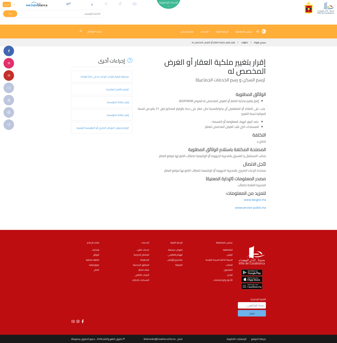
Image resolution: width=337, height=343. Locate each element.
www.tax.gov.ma (255, 199)
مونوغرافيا (94, 265)
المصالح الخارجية (141, 255)
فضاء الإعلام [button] (187, 31)
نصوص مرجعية (175, 250)
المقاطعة (228, 250)
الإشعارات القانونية (236, 339)
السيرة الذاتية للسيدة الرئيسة (219, 260)
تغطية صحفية (92, 260)
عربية (6, 4)
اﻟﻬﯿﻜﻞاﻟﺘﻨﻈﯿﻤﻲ (175, 255)
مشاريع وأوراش (175, 260)
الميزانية (179, 265)
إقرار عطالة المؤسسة (118, 102)
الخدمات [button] (204, 31)
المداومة (144, 260)
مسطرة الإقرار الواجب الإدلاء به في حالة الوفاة (105, 76)
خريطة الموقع (258, 339)
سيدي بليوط (260, 42)
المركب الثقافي (142, 275)
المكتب (229, 265)
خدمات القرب (143, 250)
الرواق (96, 255)
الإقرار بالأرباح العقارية (117, 89)
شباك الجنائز (143, 270)
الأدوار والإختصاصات (223, 280)
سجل (252, 313)
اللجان (230, 275)
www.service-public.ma (250, 207)
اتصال (96, 270)
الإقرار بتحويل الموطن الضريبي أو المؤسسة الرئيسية (103, 127)
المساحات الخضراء (140, 280)
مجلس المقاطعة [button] (243, 31)
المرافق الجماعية (141, 265)
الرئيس (230, 255)
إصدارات (95, 250)
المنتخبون (228, 270)
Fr (14, 4)
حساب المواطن (94, 31)
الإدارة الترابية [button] (222, 31)
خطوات (244, 42)
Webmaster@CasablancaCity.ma (160, 339)
